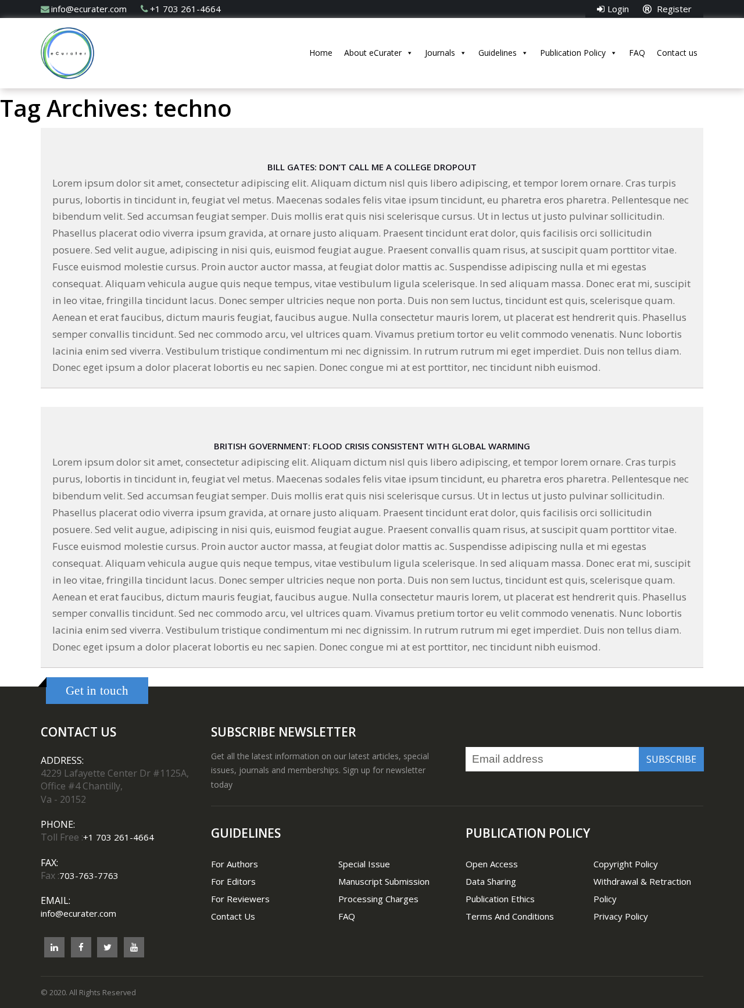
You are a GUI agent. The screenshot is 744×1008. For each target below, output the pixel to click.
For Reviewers (240, 899)
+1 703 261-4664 (185, 9)
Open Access (492, 864)
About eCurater (373, 52)
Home (320, 52)
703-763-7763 (89, 875)
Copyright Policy (625, 864)
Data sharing (491, 881)
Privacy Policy (620, 916)
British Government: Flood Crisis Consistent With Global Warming (372, 446)
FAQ (637, 52)
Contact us (677, 52)
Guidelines (497, 52)
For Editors (233, 881)
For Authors (234, 864)
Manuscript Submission (384, 881)
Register (673, 9)
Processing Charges (378, 899)
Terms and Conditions (510, 916)
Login (618, 9)
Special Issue (364, 864)
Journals (440, 52)
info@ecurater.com (89, 9)
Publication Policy (573, 52)
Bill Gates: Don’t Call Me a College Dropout (372, 167)
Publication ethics (500, 899)
